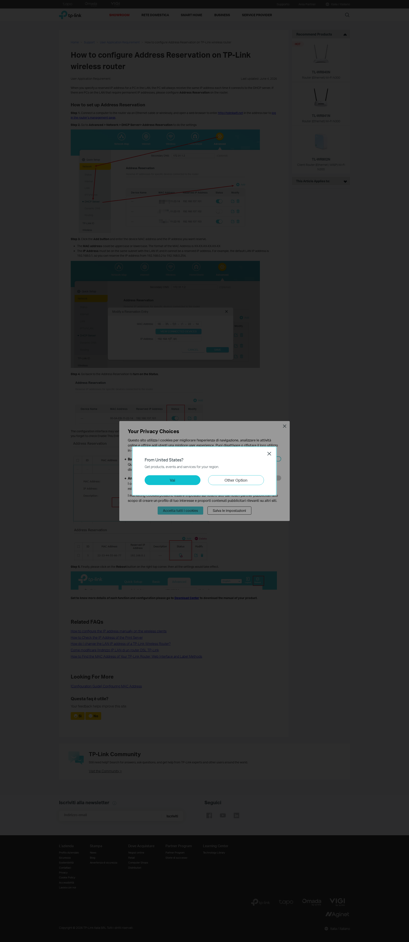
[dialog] (204, 471)
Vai (172, 480)
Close (269, 453)
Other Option (236, 480)
